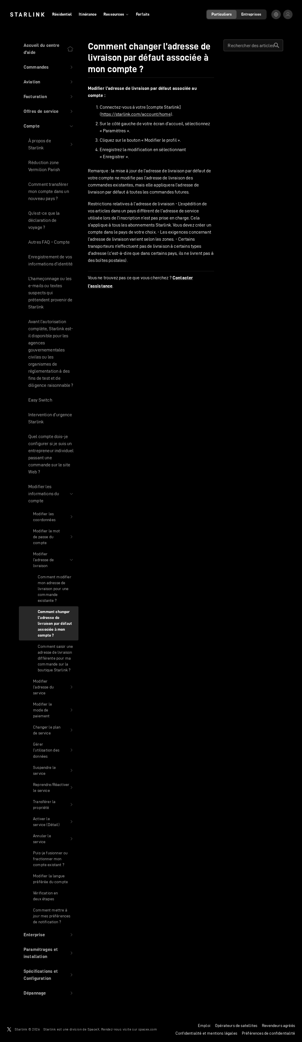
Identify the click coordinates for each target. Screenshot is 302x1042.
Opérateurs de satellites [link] (236, 1025)
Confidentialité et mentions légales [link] (206, 1033)
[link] (27, 14)
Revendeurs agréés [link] (278, 1025)
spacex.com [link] (147, 1029)
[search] (277, 45)
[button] (48, 67)
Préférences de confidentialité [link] (268, 1033)
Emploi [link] (204, 1025)
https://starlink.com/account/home (136, 114)
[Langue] (276, 14)
